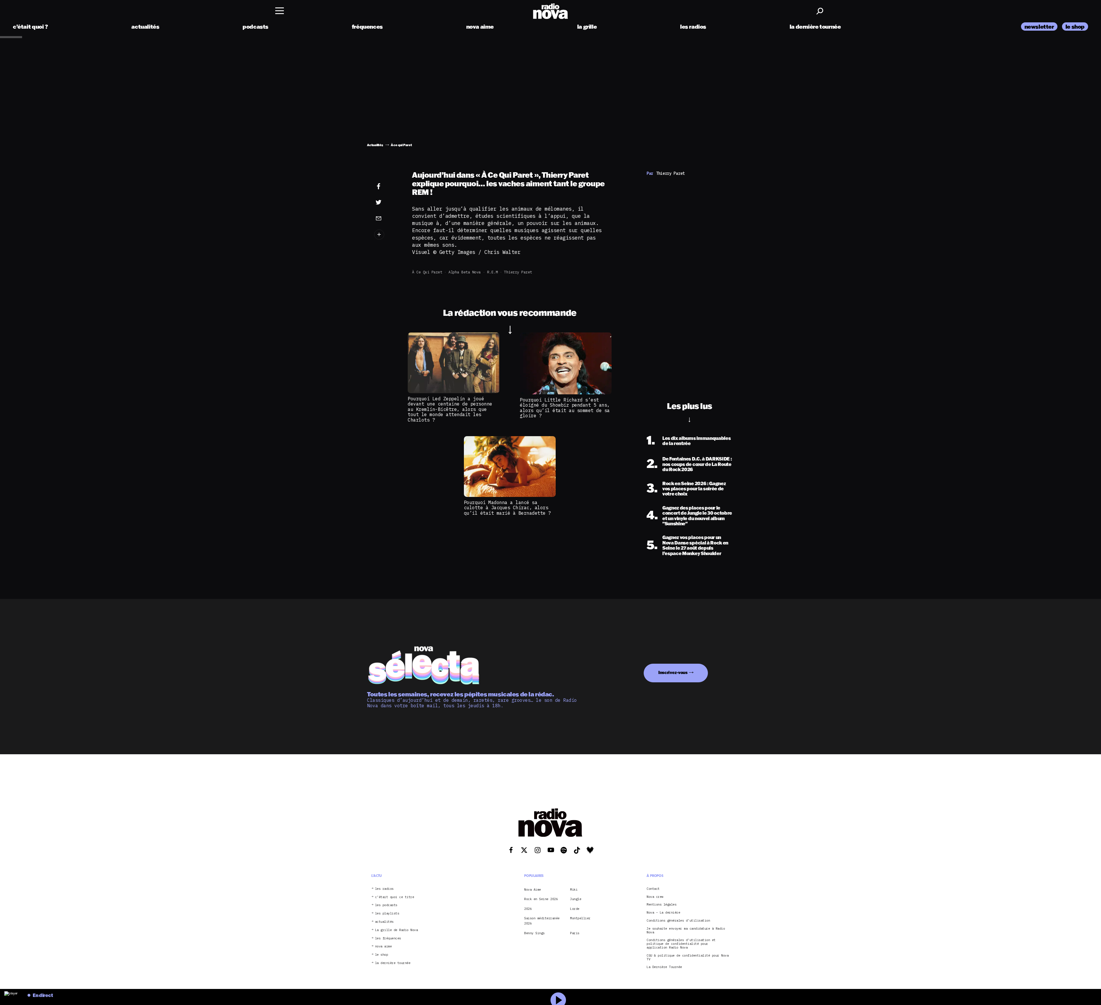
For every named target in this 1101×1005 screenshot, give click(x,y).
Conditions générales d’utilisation (678, 920)
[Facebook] (387, 186)
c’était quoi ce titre (394, 897)
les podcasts (386, 905)
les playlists (387, 913)
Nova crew (655, 897)
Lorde (574, 909)
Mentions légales (661, 904)
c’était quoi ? (30, 26)
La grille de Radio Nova (396, 930)
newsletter (1039, 26)
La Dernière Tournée (664, 967)
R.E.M (492, 272)
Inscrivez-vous (673, 672)
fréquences (367, 26)
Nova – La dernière (663, 912)
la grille (587, 26)
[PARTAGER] (387, 202)
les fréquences (388, 938)
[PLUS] (387, 235)
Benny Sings (534, 933)
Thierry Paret (518, 272)
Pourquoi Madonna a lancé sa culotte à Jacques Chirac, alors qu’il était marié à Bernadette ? (507, 507)
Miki (573, 890)
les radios (693, 26)
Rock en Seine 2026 (541, 899)
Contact (653, 889)
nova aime (480, 26)
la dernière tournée (815, 26)
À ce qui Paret (427, 272)
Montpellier (580, 918)
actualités (145, 26)
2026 (528, 909)
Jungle (575, 899)
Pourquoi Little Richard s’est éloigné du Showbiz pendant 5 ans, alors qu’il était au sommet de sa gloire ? (565, 407)
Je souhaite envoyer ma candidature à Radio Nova (686, 930)
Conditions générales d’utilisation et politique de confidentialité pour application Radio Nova (681, 943)
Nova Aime (532, 890)
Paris (574, 933)
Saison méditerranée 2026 (542, 920)
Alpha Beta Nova (464, 272)
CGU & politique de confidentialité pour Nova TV (688, 957)
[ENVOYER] (387, 218)
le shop (1075, 26)
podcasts (255, 26)
